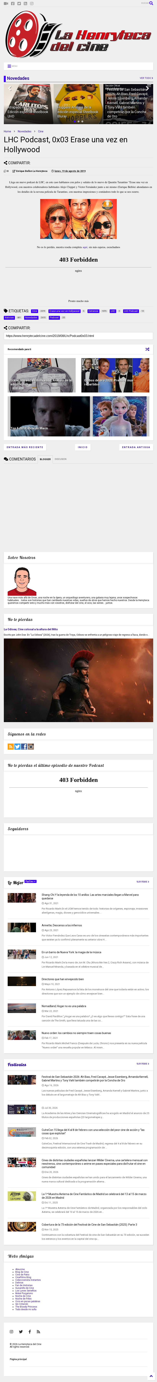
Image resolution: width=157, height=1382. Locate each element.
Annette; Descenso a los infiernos (62, 925)
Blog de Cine (22, 1272)
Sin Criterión (21, 1304)
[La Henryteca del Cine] (78, 58)
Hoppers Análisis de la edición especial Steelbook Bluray (28, 111)
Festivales (17, 1064)
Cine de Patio (22, 1274)
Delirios (19, 1282)
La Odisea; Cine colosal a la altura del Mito (31, 629)
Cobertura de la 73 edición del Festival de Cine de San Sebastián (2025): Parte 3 (89, 1224)
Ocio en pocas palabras (27, 1301)
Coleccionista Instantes (28, 1280)
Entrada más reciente (25, 447)
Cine (40, 131)
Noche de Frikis (23, 1298)
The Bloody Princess (26, 1306)
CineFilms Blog (23, 1277)
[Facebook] (13, 3)
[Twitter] (19, 3)
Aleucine (20, 1269)
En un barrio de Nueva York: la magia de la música (71, 952)
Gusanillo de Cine (24, 1288)
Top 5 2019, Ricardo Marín (29, 428)
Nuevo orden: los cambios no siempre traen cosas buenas (76, 1033)
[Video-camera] (6, 3)
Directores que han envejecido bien (63, 979)
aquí (85, 247)
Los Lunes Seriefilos (26, 1290)
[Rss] (25, 3)
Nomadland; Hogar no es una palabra (64, 1006)
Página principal (18, 1359)
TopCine (29, 881)
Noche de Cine (23, 1296)
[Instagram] (32, 3)
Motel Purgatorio (24, 1293)
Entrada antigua (136, 447)
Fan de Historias (24, 1285)
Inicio (83, 447)
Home (7, 131)
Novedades (24, 131)
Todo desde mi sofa (25, 1309)
